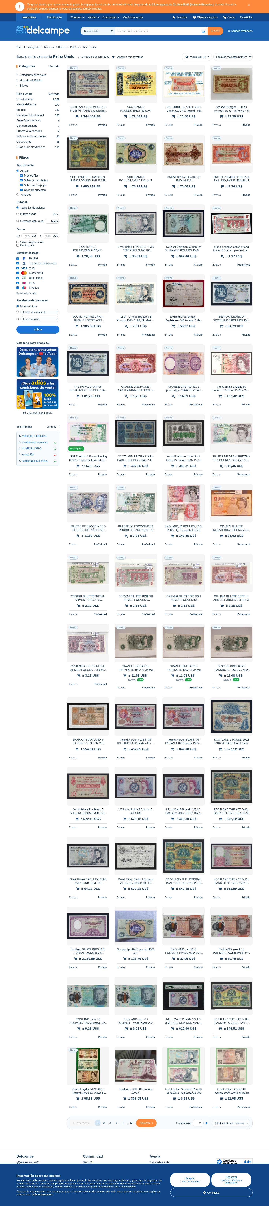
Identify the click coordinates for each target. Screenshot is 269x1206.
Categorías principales (33, 74)
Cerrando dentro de (31, 221)
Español (245, 17)
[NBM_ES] (37, 394)
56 (131, 1122)
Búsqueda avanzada (240, 30)
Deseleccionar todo (26, 293)
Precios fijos (31, 175)
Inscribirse (29, 17)
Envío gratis (27, 245)
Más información (42, 1194)
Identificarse (54, 17)
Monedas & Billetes (31, 80)
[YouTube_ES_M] (37, 362)
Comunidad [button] (109, 17)
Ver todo (54, 66)
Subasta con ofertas (36, 180)
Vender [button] (92, 17)
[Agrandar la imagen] (88, 84)
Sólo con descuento (32, 242)
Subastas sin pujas (35, 185)
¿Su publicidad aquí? (39, 412)
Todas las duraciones (33, 207)
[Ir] (206, 1123)
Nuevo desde (28, 213)
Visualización (198, 56)
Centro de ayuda (159, 1162)
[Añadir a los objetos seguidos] (104, 69)
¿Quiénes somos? (27, 1162)
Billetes (24, 85)
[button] (203, 31)
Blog (86, 1162)
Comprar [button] (76, 17)
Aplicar (38, 329)
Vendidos (25, 194)
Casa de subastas (35, 189)
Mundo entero (28, 306)
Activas (24, 170)
